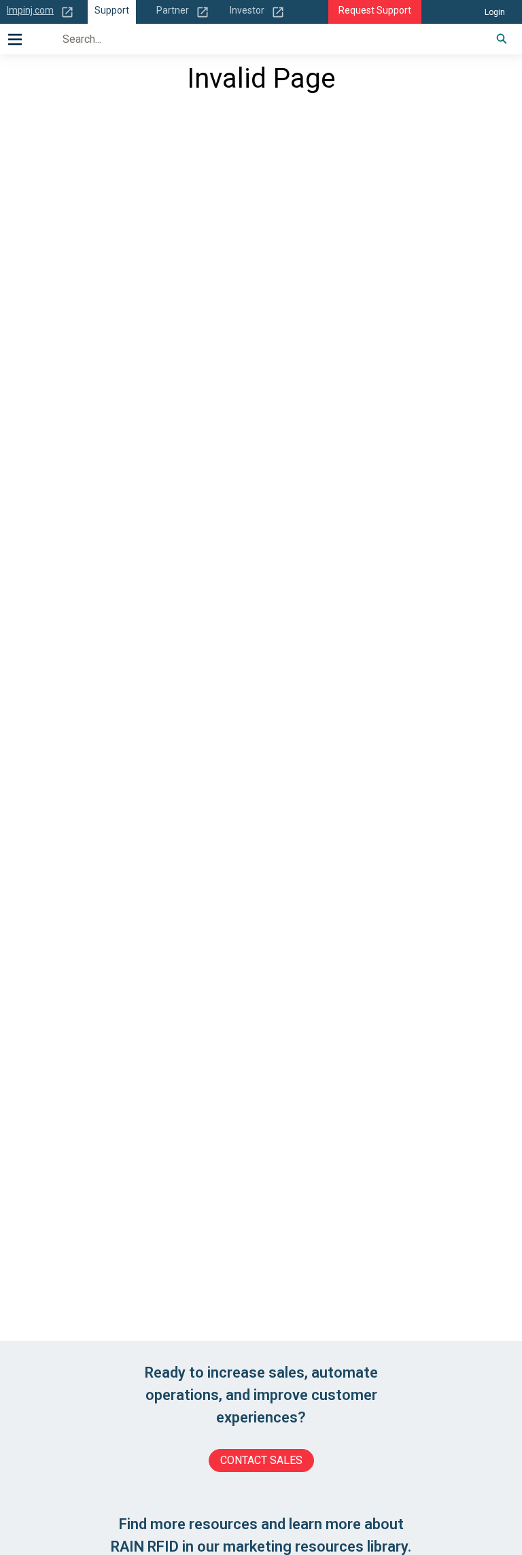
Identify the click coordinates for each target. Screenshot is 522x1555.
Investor (247, 10)
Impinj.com (30, 10)
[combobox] (264, 39)
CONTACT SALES (261, 1460)
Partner (172, 10)
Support (111, 10)
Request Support (374, 10)
